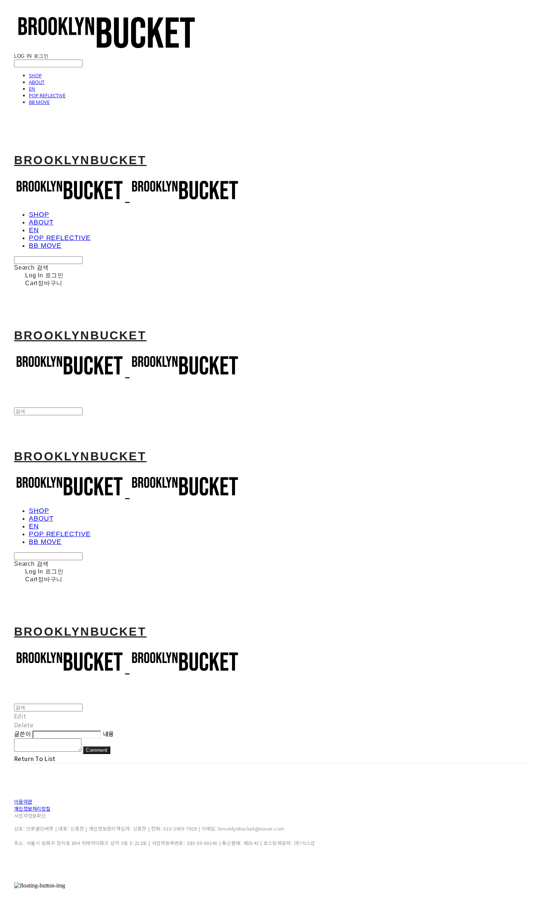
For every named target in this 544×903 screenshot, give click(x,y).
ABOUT (36, 82)
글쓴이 (22, 733)
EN (32, 88)
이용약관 (23, 801)
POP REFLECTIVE (47, 95)
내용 (108, 733)
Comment (96, 750)
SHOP (35, 75)
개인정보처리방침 (32, 808)
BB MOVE (39, 102)
